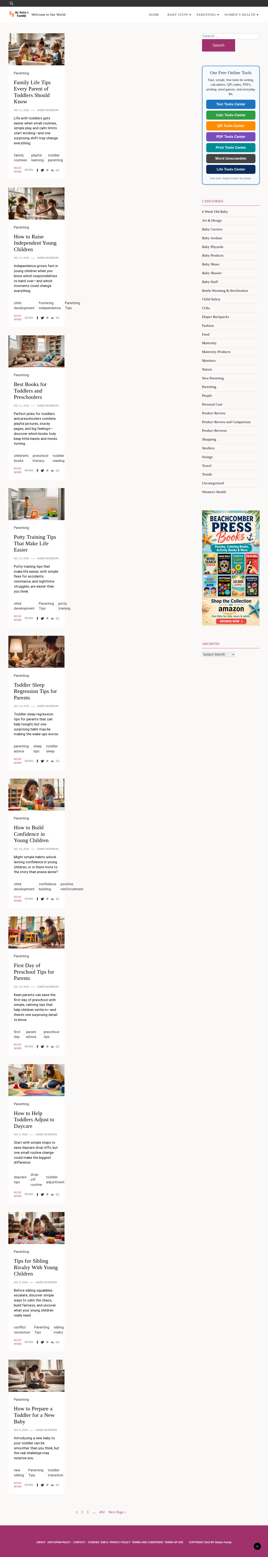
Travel (206, 466)
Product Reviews (214, 431)
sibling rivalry (59, 1329)
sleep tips (37, 748)
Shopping (209, 439)
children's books (21, 458)
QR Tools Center (231, 126)
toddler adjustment (55, 1179)
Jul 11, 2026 (21, 110)
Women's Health (214, 492)
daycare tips (20, 1179)
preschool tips (51, 1034)
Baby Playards (212, 247)
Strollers (208, 448)
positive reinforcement (72, 886)
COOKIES (93, 1542)
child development (24, 305)
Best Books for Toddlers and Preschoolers (30, 390)
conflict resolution (22, 1329)
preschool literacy (40, 458)
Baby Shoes (210, 264)
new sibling (19, 1472)
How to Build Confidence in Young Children (31, 833)
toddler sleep (52, 748)
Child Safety (211, 299)
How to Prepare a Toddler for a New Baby (34, 1415)
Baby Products (213, 255)
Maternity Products (216, 352)
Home (154, 14)
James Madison (47, 110)
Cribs (206, 308)
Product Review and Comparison (226, 422)
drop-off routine (36, 1179)
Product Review (213, 413)
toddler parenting (55, 157)
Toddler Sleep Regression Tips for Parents (35, 691)
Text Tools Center (230, 104)
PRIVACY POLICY (120, 1542)
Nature (207, 369)
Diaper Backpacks (215, 317)
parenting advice (21, 748)
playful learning (37, 157)
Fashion (208, 326)
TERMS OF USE (174, 1542)
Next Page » (117, 1512)
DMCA (104, 1542)
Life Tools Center (231, 169)
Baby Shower (212, 273)
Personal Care (212, 404)
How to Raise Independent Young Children (35, 243)
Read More (18, 170)
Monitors (209, 361)
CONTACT (79, 1542)
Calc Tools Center (231, 115)
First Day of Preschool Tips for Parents (34, 971)
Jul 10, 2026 (21, 558)
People (207, 396)
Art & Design (212, 220)
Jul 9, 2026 (21, 1134)
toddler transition (55, 1472)
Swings (207, 457)
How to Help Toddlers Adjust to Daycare (34, 1119)
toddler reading (58, 458)
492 (102, 1512)
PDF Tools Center (230, 137)
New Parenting (213, 378)
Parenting (206, 14)
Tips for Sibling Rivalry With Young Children (36, 1267)
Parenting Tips (72, 305)
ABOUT (41, 1542)
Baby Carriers (212, 229)
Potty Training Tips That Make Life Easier (35, 543)
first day (17, 1034)
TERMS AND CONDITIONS (147, 1542)
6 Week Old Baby (215, 212)
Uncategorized (213, 483)
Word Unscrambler (231, 158)
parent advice (31, 1034)
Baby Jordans (212, 238)
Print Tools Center (231, 148)
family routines (20, 157)
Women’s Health (239, 14)
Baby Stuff (178, 14)
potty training (64, 606)
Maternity (209, 343)
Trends (207, 474)
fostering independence (50, 305)
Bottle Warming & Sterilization (225, 291)
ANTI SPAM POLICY (59, 1542)
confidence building (47, 886)
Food (206, 334)
